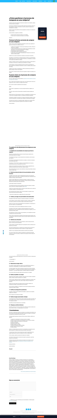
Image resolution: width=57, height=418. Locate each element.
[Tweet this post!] (3, 232)
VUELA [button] (45, 1)
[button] (56, 1)
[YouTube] (30, 409)
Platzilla (25, 186)
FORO (20, 1)
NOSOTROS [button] (49, 1)
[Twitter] (28, 409)
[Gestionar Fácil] (2, 1)
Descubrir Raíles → (42, 37)
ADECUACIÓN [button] (35, 1)
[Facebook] (26, 409)
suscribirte (10, 400)
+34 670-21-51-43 (34, 410)
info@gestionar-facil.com (27, 410)
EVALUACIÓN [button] (29, 1)
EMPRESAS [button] (40, 1)
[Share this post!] (3, 231)
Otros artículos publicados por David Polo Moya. (28, 371)
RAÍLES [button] (16, 1)
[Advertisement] (28, 8)
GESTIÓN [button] (23, 1)
